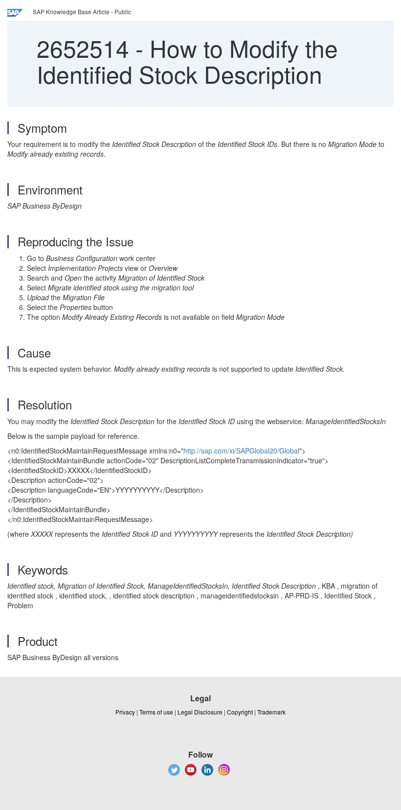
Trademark (271, 712)
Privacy (125, 712)
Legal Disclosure (200, 712)
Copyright (240, 712)
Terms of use (156, 712)
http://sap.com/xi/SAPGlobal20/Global (241, 450)
